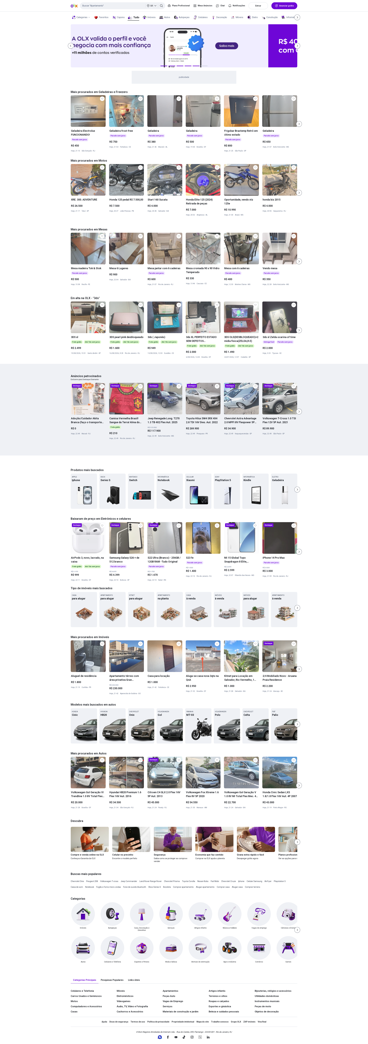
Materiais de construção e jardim (180, 1011)
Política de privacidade (158, 1022)
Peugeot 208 (92, 881)
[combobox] (122, 5)
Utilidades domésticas (267, 996)
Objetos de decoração (267, 1011)
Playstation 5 (280, 881)
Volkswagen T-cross (109, 881)
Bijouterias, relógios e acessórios (273, 991)
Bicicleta (167, 887)
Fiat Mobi (215, 881)
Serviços (167, 1006)
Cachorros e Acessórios (130, 1011)
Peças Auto (169, 996)
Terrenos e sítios (218, 996)
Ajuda (104, 1022)
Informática (292, 17)
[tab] (84, 980)
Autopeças (184, 17)
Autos (167, 17)
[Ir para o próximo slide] (299, 124)
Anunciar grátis (286, 6)
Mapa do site (203, 1022)
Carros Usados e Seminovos (86, 996)
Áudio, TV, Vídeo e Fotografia (132, 1006)
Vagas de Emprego (173, 1001)
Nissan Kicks (202, 881)
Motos (74, 1001)
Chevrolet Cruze (228, 881)
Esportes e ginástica (220, 1006)
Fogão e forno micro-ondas (108, 887)
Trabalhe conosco (220, 1022)
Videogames (123, 1001)
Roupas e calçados (219, 1001)
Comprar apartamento (183, 887)
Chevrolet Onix (77, 881)
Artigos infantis (217, 991)
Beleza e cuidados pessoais (224, 1011)
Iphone (241, 881)
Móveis (239, 17)
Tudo (136, 17)
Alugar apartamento (205, 887)
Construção (272, 17)
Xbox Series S (154, 887)
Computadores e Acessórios (86, 1006)
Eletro (255, 17)
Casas (74, 1011)
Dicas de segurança (118, 1022)
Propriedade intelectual (183, 1022)
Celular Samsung (254, 881)
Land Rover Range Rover (150, 881)
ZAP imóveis (249, 1022)
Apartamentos (170, 991)
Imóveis (151, 17)
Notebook (89, 887)
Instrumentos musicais (267, 1001)
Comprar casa (223, 887)
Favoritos (103, 17)
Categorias (81, 17)
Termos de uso (138, 1022)
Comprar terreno (252, 887)
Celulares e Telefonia (82, 991)
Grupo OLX (236, 1022)
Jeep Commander (129, 881)
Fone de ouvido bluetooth (134, 887)
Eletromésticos (125, 996)
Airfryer (268, 881)
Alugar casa (237, 887)
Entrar (258, 6)
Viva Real (262, 1022)
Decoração (221, 17)
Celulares (203, 17)
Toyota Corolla (188, 881)
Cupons (121, 17)
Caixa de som (77, 887)
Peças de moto (263, 1006)
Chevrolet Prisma (172, 881)
